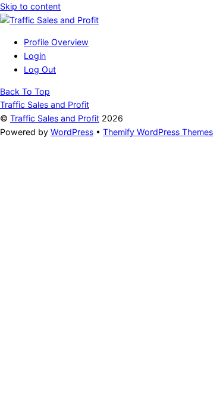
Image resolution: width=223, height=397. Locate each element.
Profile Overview (56, 42)
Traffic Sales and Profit (54, 118)
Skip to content (30, 6)
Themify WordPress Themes (158, 132)
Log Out (40, 69)
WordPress (72, 132)
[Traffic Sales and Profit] (49, 20)
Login (35, 56)
